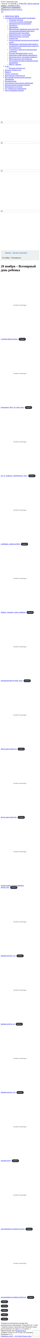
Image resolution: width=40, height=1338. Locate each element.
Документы (13, 25)
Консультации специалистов (15, 75)
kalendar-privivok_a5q (8, 1092)
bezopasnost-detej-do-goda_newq (12, 680)
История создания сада (17, 68)
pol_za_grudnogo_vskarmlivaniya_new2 (14, 476)
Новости (8, 72)
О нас (7, 66)
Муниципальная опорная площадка (17, 85)
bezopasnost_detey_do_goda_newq (12, 407)
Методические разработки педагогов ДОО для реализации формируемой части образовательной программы (24, 31)
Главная (8, 253)
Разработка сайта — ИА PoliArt (12, 1336)
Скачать (22, 339)
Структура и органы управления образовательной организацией (20, 22)
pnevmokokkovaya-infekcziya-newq (13, 1229)
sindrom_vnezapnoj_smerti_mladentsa (13, 612)
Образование (13, 27)
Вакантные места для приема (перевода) (23, 57)
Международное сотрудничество (20, 59)
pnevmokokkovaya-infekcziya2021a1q (13, 1297)
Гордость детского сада (13, 70)
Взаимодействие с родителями (19, 35)
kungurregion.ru (20, 1330)
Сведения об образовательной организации (20, 18)
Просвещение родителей (13, 87)
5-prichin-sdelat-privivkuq (9, 339)
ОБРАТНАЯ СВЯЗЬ (12, 16)
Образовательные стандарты (19, 36)
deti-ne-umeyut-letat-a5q (9, 817)
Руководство (13, 38)
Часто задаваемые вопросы (14, 90)
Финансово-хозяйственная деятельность (23, 55)
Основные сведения (16, 20)
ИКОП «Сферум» (15, 64)
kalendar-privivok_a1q (8, 956)
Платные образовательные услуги (21, 53)
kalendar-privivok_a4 (8, 1024)
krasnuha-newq (6, 1160)
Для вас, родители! (11, 74)
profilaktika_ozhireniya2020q (10, 544)
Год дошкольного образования (15, 88)
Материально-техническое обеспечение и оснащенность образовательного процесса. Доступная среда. (24, 46)
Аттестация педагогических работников (19, 83)
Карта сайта (27, 1336)
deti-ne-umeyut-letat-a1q (9, 749)
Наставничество (10, 81)
